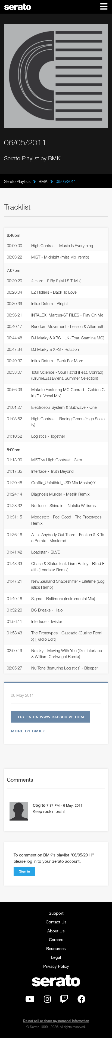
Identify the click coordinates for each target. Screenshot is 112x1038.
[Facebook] (81, 1000)
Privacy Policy (56, 966)
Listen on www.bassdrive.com (51, 717)
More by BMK (26, 731)
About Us (56, 930)
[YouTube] (30, 1000)
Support (56, 913)
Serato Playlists (17, 181)
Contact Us (56, 921)
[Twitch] (64, 1000)
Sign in (24, 871)
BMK (43, 181)
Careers (56, 939)
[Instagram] (47, 1000)
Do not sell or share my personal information (56, 1021)
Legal (56, 957)
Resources (56, 948)
